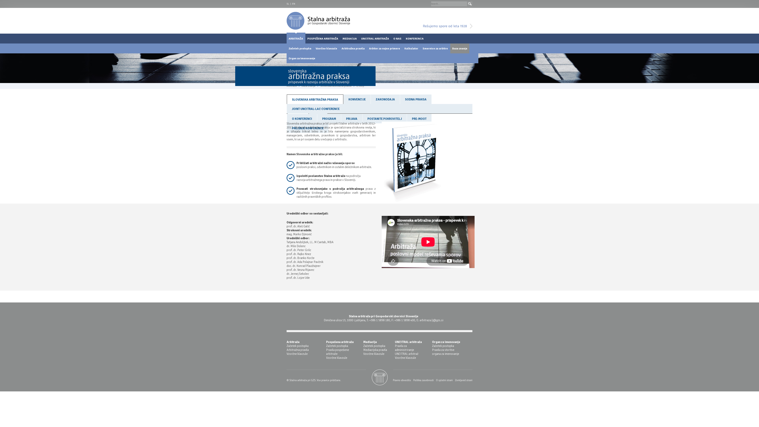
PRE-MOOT (419, 119)
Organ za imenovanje (302, 58)
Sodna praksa (416, 99)
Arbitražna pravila (353, 48)
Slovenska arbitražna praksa (315, 99)
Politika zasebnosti (423, 380)
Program (329, 119)
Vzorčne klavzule (326, 48)
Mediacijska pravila (375, 350)
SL (288, 3)
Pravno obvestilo (402, 380)
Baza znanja (459, 48)
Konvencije (357, 99)
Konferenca (415, 38)
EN (293, 3)
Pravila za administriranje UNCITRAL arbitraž (406, 350)
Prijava (351, 119)
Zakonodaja (385, 99)
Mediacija (350, 38)
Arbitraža (296, 38)
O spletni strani (444, 380)
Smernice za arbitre (435, 48)
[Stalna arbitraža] (318, 20)
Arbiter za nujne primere (384, 48)
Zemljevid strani (463, 380)
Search (469, 3)
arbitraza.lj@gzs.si (431, 320)
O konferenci (302, 119)
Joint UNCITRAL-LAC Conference (316, 109)
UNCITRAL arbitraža (375, 38)
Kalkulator (411, 48)
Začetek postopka (300, 48)
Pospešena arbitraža (322, 38)
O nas (397, 38)
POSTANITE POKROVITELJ (384, 119)
